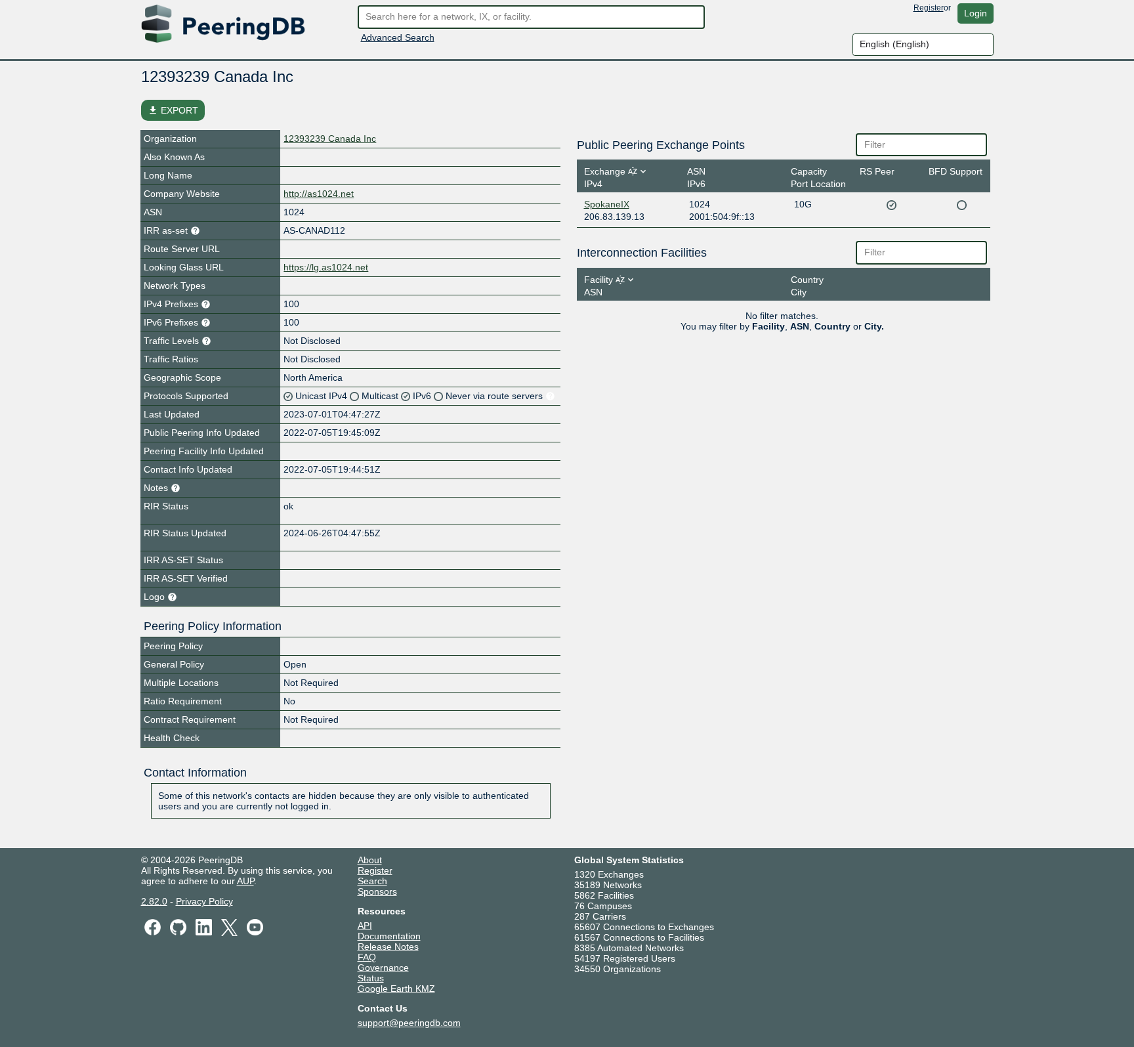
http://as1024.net (319, 193)
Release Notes (388, 946)
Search (372, 881)
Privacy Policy (204, 901)
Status (371, 978)
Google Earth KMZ (396, 988)
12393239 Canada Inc (330, 138)
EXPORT (173, 110)
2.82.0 (154, 901)
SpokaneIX (606, 204)
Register (929, 7)
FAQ (367, 957)
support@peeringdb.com (409, 1022)
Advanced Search (397, 37)
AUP (245, 881)
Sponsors (377, 891)
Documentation (389, 936)
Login (975, 13)
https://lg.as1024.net (326, 267)
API (365, 925)
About (370, 860)
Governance (383, 967)
